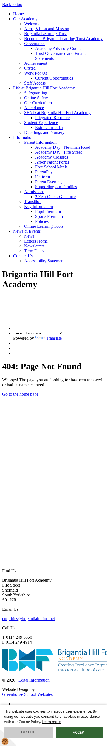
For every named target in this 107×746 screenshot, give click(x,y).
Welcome (32, 23)
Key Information (38, 206)
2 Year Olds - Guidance (55, 196)
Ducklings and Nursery (44, 132)
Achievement (35, 63)
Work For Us (35, 73)
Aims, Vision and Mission (46, 28)
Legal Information (34, 680)
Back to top (12, 4)
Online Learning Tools (43, 226)
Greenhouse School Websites (27, 694)
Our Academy (25, 18)
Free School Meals (51, 167)
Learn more (51, 721)
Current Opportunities (54, 78)
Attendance (34, 107)
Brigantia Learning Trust (45, 33)
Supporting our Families (56, 186)
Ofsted (30, 68)
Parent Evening (48, 181)
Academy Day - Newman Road (62, 147)
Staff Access (35, 83)
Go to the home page (20, 394)
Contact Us (23, 256)
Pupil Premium (48, 211)
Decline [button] (28, 732)
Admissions (34, 191)
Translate (54, 338)
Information (23, 137)
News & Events (27, 231)
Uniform (42, 176)
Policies (42, 221)
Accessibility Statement (44, 260)
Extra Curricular (49, 127)
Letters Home (36, 241)
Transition (32, 201)
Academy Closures (51, 157)
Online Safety (36, 97)
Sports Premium (49, 216)
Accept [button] (79, 732)
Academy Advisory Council (59, 48)
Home (18, 14)
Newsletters (34, 246)
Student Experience (41, 122)
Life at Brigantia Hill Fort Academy (44, 88)
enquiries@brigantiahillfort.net (28, 618)
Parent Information (40, 142)
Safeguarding (35, 93)
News (29, 236)
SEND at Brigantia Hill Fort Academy (57, 112)
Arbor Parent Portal (52, 162)
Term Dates (34, 251)
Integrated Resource (52, 117)
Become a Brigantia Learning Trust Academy (63, 38)
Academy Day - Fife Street (58, 152)
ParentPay (44, 172)
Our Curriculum (38, 102)
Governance (34, 43)
